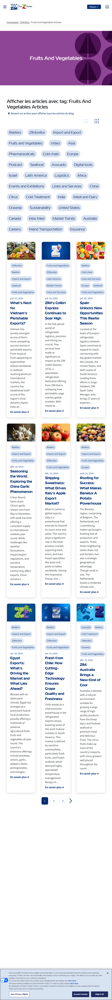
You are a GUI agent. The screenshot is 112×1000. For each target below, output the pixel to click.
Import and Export (67, 132)
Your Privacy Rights (19, 994)
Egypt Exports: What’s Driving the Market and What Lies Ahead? (20, 673)
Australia (90, 218)
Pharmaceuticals (22, 154)
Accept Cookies (81, 994)
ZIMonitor (37, 132)
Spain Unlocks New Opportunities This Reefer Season (91, 313)
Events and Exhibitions (26, 186)
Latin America (36, 175)
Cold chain (51, 154)
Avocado (59, 164)
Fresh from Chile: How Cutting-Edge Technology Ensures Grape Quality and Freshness (55, 678)
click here (72, 981)
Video (55, 143)
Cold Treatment (38, 197)
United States (69, 207)
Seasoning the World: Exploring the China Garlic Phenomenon (21, 481)
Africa (81, 175)
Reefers (15, 132)
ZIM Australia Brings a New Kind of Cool (90, 674)
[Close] (108, 973)
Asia (71, 143)
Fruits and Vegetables (25, 143)
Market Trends (64, 218)
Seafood (37, 164)
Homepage (13, 22)
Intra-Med (36, 218)
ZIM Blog (24, 22)
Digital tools (83, 164)
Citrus (13, 197)
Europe (72, 154)
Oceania (15, 207)
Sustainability (40, 207)
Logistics (62, 175)
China (94, 186)
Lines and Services (67, 186)
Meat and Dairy (85, 197)
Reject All (99, 994)
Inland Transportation (45, 229)
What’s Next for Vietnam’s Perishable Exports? (21, 313)
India (61, 197)
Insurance (77, 229)
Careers (15, 229)
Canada (15, 218)
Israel (13, 175)
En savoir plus (18, 412)
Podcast (15, 164)
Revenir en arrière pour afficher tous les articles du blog (42, 113)
